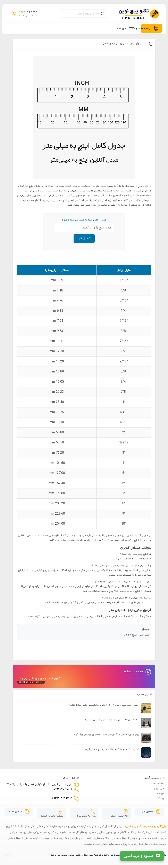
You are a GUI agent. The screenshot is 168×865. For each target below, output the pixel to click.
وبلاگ (161, 798)
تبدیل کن (84, 238)
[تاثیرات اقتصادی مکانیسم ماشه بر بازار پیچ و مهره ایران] (146, 752)
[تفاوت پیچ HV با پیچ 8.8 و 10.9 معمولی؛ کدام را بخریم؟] (146, 723)
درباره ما (160, 793)
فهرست (121, 28)
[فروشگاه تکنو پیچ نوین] (138, 13)
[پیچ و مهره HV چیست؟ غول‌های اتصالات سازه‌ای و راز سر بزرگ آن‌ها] (146, 738)
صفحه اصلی (157, 783)
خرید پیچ (159, 788)
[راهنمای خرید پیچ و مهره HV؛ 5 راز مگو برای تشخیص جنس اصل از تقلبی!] (146, 708)
